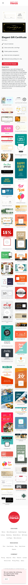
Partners (19, 557)
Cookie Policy (10, 575)
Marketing (8, 535)
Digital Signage (22, 532)
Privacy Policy (15, 560)
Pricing (3, 557)
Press (14, 557)
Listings (3, 535)
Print (4, 546)
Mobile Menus (16, 535)
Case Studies (10, 546)
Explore (14, 549)
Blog (16, 546)
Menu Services (17, 538)
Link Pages (9, 538)
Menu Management (12, 532)
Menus (3, 532)
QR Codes (24, 535)
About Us (8, 557)
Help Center (22, 546)
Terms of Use (7, 560)
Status (22, 560)
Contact (25, 557)
